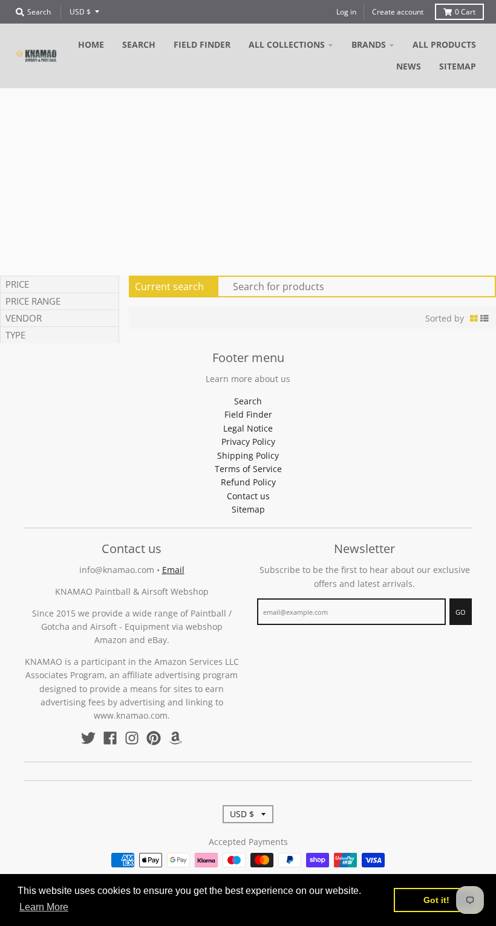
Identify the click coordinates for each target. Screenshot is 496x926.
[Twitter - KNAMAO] (88, 738)
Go (460, 612)
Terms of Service (248, 468)
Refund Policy (248, 482)
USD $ (80, 12)
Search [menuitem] (138, 44)
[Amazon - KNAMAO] (175, 738)
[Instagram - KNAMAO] (132, 738)
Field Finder (248, 414)
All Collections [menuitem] (287, 44)
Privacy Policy (248, 441)
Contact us (248, 496)
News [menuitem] (408, 66)
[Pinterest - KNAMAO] (153, 738)
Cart (465, 12)
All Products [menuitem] (444, 44)
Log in (346, 12)
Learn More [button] (43, 907)
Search (248, 401)
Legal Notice (248, 428)
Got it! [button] (436, 900)
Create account (397, 12)
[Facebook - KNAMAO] (110, 738)
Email (173, 569)
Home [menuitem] (91, 44)
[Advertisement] (248, 179)
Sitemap (248, 509)
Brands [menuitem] (368, 44)
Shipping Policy (248, 455)
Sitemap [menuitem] (457, 66)
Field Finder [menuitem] (202, 44)
